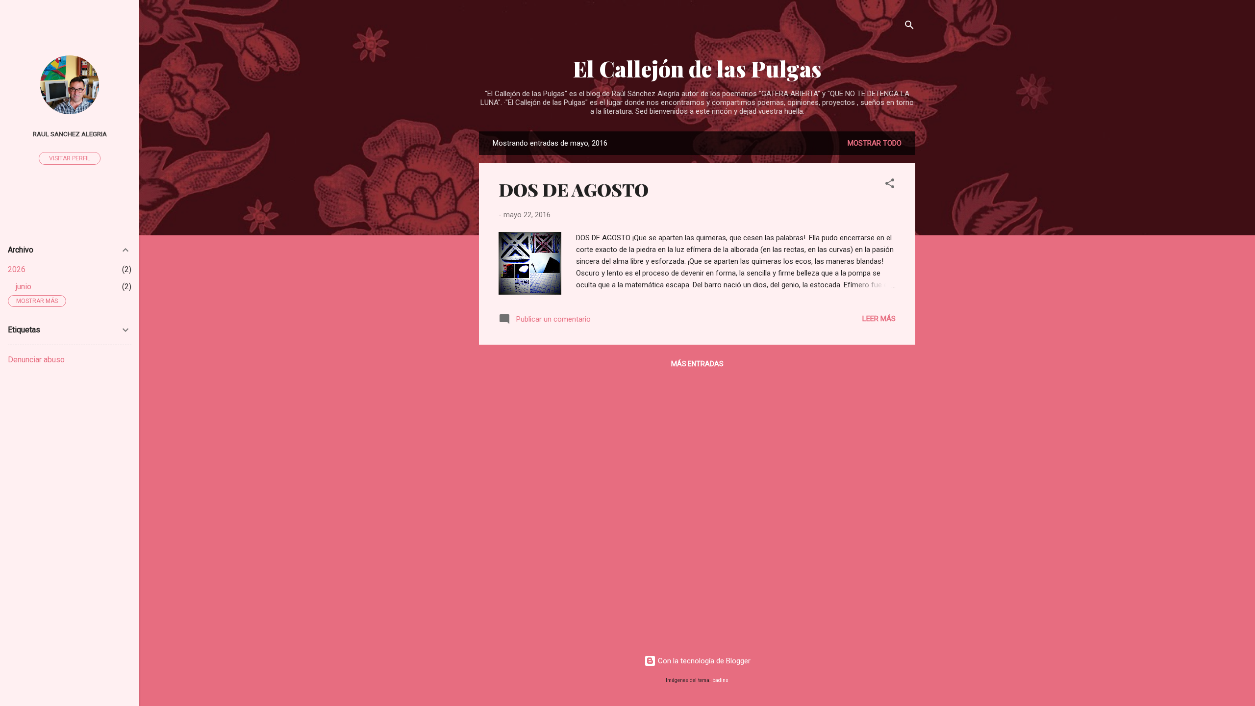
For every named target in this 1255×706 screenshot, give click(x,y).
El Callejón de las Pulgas (697, 68)
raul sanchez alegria (70, 134)
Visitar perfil (69, 158)
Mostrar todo (875, 143)
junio (23, 286)
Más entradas (697, 364)
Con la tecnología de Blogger (703, 660)
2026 (16, 269)
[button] (890, 185)
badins (720, 680)
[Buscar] (909, 27)
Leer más (879, 318)
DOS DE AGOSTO (574, 189)
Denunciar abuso (36, 359)
